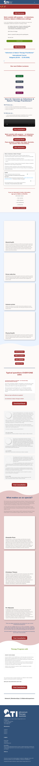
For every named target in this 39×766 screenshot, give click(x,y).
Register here (19, 76)
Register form (19, 363)
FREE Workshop (19, 13)
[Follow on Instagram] (7, 755)
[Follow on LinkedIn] (9, 755)
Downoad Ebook (19, 139)
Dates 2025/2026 (19, 359)
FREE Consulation (19, 355)
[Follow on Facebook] (5, 755)
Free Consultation (19, 129)
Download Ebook (19, 351)
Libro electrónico (19, 147)
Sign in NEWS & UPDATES (19, 207)
